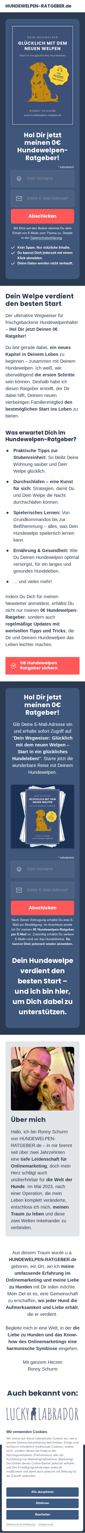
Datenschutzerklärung (46, 238)
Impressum (46, 1525)
